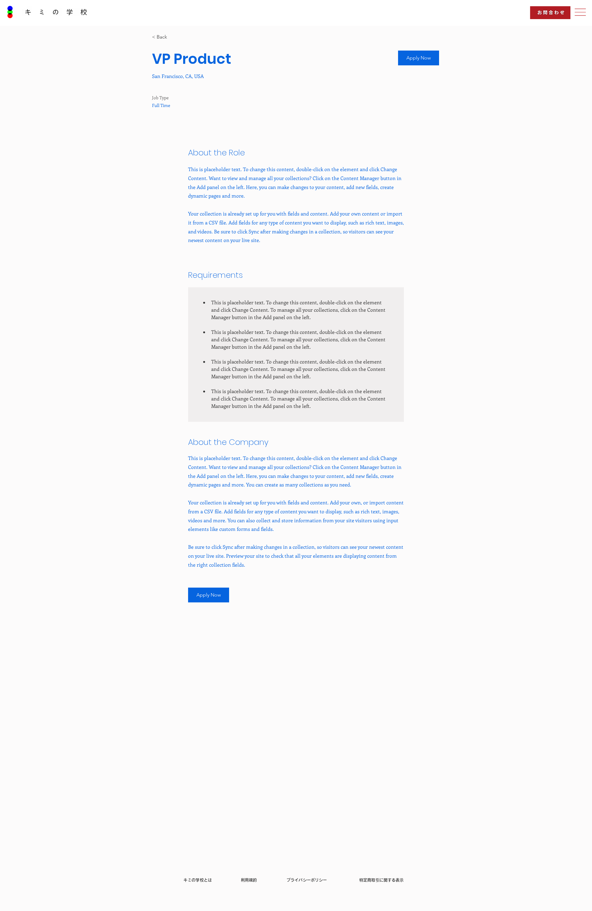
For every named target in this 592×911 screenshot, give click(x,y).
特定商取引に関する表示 (381, 880)
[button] (580, 12)
